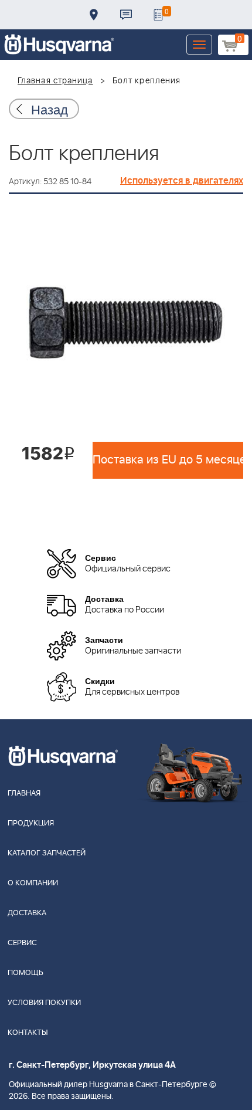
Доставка (94, 15)
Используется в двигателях (181, 181)
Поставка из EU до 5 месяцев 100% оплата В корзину (168, 460)
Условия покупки (44, 1003)
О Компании (33, 883)
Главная (24, 793)
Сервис (22, 943)
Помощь (25, 973)
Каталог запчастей (47, 853)
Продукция (31, 823)
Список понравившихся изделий (158, 15)
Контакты (126, 15)
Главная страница (55, 81)
